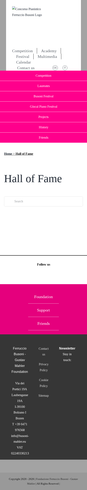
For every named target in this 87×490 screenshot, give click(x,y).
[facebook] (33, 276)
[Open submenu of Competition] (79, 76)
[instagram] (43, 276)
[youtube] (54, 276)
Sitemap (43, 395)
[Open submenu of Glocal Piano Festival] (79, 107)
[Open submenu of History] (79, 127)
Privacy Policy (44, 367)
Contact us (44, 351)
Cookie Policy (43, 383)
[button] (45, 68)
